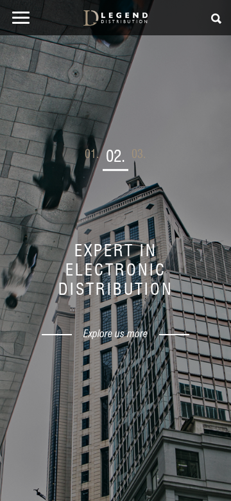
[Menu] (18, 20)
